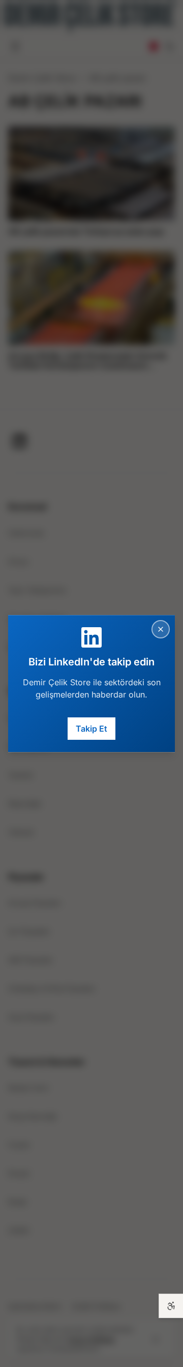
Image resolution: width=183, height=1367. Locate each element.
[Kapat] (160, 629)
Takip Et (91, 728)
